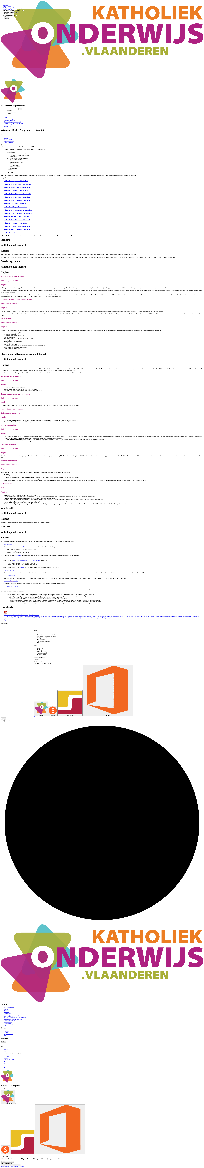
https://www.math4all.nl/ (10, 575)
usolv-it (22, 567)
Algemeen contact (8, 1034)
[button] (1, 145)
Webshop (6, 1010)
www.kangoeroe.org (9, 544)
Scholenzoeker (7, 1023)
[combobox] (7, 7)
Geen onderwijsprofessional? (17, 1166)
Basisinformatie (8, 139)
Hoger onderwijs (41, 639)
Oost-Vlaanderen (41, 653)
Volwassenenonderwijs (43, 641)
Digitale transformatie (9, 1020)
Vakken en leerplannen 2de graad (12, 122)
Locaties (6, 1032)
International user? (5, 1166)
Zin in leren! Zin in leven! (10, 1016)
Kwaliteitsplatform (8, 1013)
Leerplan (6, 138)
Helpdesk (6, 1035)
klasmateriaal (18, 555)
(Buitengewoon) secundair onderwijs (46, 636)
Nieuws (6, 1009)
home (5, 117)
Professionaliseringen (9, 1007)
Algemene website (8, 1025)
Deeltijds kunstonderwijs (43, 638)
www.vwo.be (7, 557)
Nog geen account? (39, 716)
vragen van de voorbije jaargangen (21, 547)
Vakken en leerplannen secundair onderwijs (15, 1017)
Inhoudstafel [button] (44, 149)
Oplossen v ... (7, 126)
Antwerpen (40, 648)
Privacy (6, 1058)
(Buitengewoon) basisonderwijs (45, 634)
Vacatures (6, 1012)
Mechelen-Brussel (41, 651)
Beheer (5, 1049)
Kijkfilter (6, 1051)
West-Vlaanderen (41, 654)
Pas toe (7, 18)
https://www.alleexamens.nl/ (11, 586)
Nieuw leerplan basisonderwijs (11, 1015)
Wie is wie (6, 1031)
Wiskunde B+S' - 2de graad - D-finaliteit (14, 123)
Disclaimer (6, 1056)
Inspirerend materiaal (9, 124)
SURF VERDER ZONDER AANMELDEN (10, 1165)
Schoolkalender (8, 1022)
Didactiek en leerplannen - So (11, 119)
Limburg (39, 650)
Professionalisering (8, 142)
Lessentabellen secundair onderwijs (13, 1019)
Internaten (39, 642)
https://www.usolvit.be (9, 570)
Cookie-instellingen (9, 1059)
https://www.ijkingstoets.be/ (11, 581)
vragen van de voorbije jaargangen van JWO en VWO (26, 560)
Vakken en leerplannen (9, 120)
